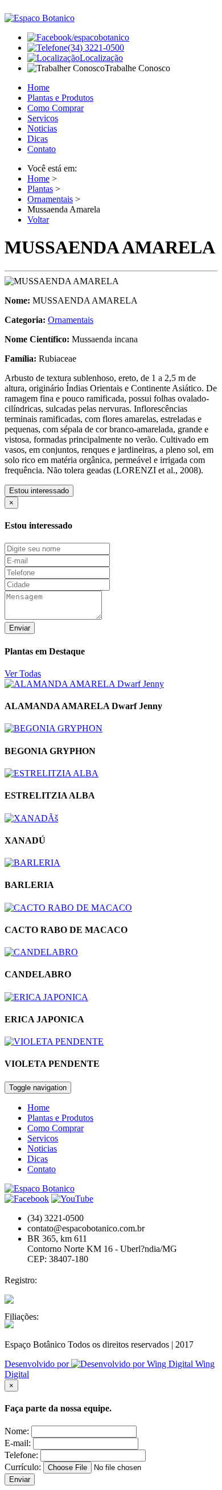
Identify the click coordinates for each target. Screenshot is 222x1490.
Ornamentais (50, 199)
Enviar (19, 628)
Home (38, 87)
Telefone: (21, 1455)
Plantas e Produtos (60, 98)
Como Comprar (55, 108)
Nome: (17, 1431)
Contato (41, 149)
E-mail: (18, 1443)
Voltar (38, 219)
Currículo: (23, 1467)
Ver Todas (23, 673)
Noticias (42, 128)
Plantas (40, 189)
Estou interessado (39, 490)
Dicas (37, 139)
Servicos (42, 118)
